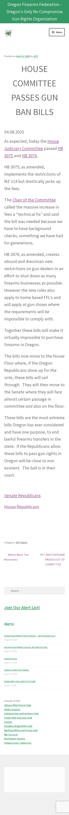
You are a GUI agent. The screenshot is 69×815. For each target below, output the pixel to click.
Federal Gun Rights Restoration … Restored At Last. (30, 635)
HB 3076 (29, 155)
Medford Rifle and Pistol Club (21, 730)
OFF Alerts (21, 542)
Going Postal (10, 658)
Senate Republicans (22, 495)
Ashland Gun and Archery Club (21, 713)
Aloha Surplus (12, 709)
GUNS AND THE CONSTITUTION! (20, 681)
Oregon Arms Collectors (17, 743)
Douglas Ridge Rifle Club (18, 726)
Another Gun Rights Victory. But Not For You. (26, 647)
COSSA (8, 722)
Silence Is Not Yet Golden (16, 670)
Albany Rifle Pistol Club (17, 705)
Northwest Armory (14, 738)
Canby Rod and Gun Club (18, 717)
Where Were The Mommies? (16, 557)
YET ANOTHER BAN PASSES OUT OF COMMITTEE (52, 559)
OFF (36, 56)
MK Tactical (11, 734)
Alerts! (9, 623)
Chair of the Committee (34, 200)
